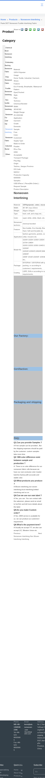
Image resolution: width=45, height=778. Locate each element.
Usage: (16, 75)
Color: (16, 135)
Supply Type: (19, 141)
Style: (16, 95)
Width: (16, 106)
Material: (17, 69)
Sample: (17, 129)
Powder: (17, 146)
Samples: (17, 181)
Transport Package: (21, 158)
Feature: (17, 84)
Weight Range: (19, 112)
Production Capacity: (21, 175)
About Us (17, 773)
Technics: (17, 101)
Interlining (25, 539)
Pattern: (17, 89)
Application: (18, 118)
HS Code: (17, 169)
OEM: (16, 152)
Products (17, 776)
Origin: (16, 163)
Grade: (16, 124)
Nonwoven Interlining (22, 536)
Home (16, 770)
